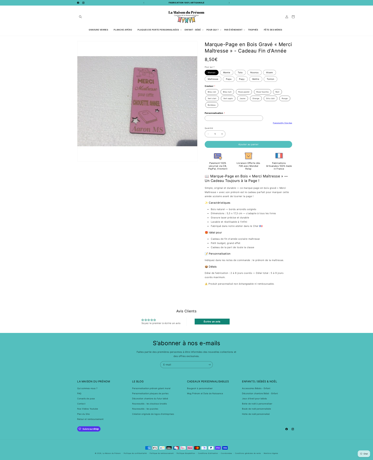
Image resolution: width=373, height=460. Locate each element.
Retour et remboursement (90, 419)
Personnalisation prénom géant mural (151, 388)
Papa (229, 79)
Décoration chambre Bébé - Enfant (260, 393)
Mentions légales (271, 453)
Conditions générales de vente (248, 453)
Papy (242, 79)
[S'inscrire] (209, 364)
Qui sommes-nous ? (87, 388)
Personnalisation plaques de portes (150, 393)
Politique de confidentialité (135, 453)
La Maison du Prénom (112, 453)
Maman (211, 72)
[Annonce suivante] (229, 3)
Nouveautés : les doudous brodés (149, 403)
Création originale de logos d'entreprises (153, 414)
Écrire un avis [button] (212, 321)
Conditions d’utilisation (208, 453)
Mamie (226, 72)
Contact (81, 403)
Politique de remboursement (162, 453)
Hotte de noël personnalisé (256, 414)
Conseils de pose (86, 398)
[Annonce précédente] (144, 3)
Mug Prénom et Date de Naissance (205, 393)
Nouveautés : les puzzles (145, 408)
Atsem (269, 72)
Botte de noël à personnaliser (257, 403)
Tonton (270, 79)
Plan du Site (83, 414)
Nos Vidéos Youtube (87, 408)
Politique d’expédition (186, 453)
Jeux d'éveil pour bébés (254, 398)
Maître (255, 79)
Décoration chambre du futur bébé (150, 398)
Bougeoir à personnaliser (200, 388)
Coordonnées (226, 453)
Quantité (209, 128)
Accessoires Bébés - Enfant (256, 388)
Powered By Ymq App (282, 123)
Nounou (254, 72)
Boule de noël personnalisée (256, 408)
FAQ (79, 393)
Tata (240, 72)
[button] (80, 17)
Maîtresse (213, 79)
